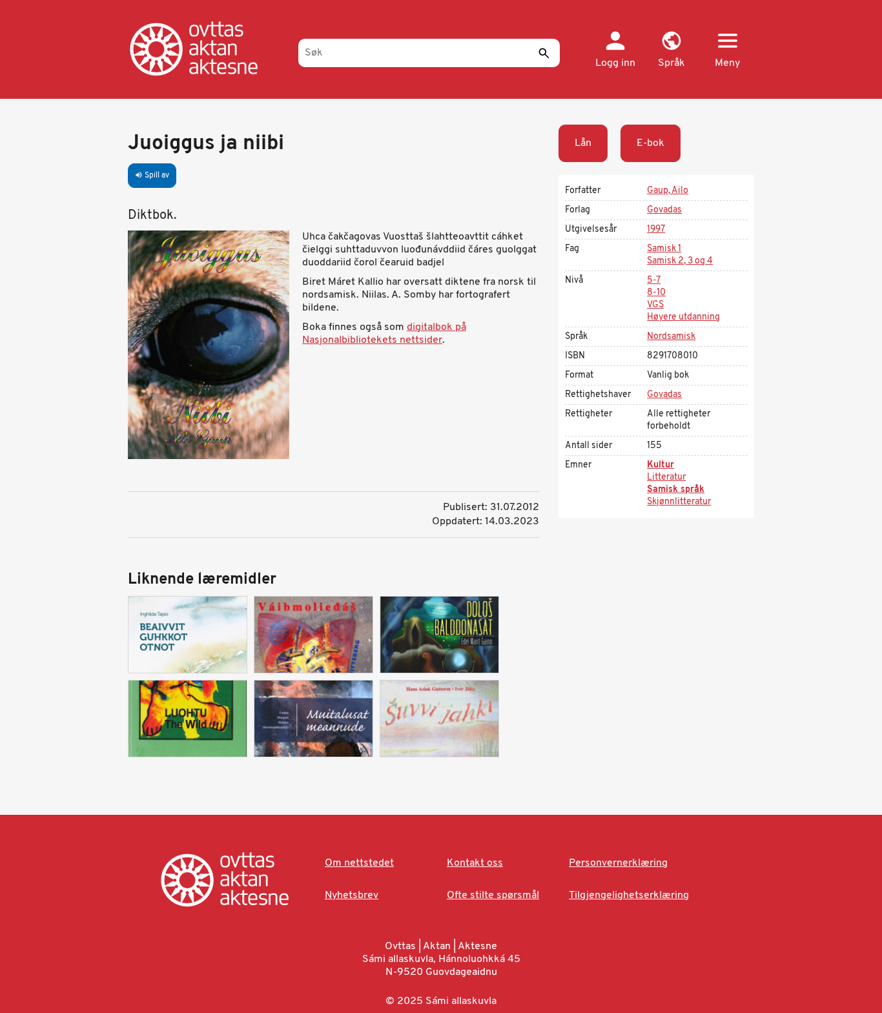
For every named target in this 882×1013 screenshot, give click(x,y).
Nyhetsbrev (351, 895)
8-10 (656, 293)
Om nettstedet (359, 863)
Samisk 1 (664, 249)
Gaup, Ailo (667, 191)
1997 (656, 229)
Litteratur (666, 477)
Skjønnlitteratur (679, 502)
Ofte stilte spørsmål (493, 895)
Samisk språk (675, 490)
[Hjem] (207, 48)
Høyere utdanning (683, 317)
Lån (583, 143)
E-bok (650, 143)
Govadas (664, 210)
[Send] (543, 53)
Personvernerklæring (618, 863)
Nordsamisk (671, 337)
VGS (655, 305)
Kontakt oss (475, 863)
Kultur (660, 465)
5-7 (654, 280)
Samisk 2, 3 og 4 (680, 261)
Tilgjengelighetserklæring (629, 895)
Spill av (152, 175)
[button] (671, 50)
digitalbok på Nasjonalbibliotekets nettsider (384, 334)
